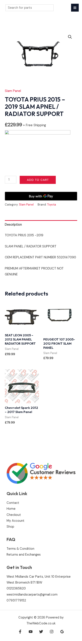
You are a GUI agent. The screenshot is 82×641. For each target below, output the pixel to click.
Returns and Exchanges (24, 555)
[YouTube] (31, 632)
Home (11, 509)
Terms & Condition (20, 549)
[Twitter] (41, 632)
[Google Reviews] (62, 632)
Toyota (51, 204)
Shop (10, 527)
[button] (70, 37)
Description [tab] (13, 225)
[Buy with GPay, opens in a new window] (41, 196)
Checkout (14, 515)
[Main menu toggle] (75, 7)
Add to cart (38, 180)
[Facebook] (20, 632)
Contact (13, 503)
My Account (15, 521)
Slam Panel (13, 91)
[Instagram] (52, 632)
